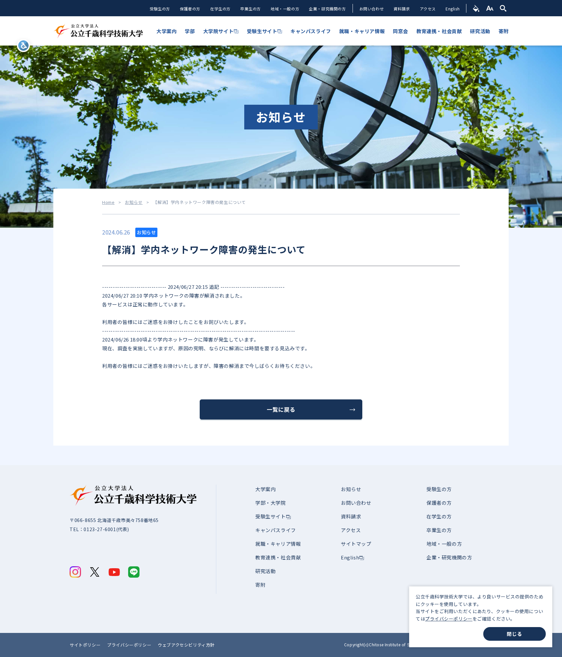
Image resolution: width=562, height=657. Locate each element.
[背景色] (476, 8)
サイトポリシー (85, 645)
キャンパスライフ (275, 530)
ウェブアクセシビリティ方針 (186, 645)
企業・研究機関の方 (327, 8)
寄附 (260, 584)
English (453, 8)
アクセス (428, 8)
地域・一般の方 (285, 8)
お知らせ (133, 202)
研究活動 (265, 571)
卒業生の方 (250, 8)
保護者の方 (190, 8)
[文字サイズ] (490, 8)
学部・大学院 (270, 502)
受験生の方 (160, 8)
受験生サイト (270, 516)
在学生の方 (220, 8)
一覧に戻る (281, 409)
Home (108, 202)
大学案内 (265, 489)
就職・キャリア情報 (278, 543)
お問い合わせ (371, 8)
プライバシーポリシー (449, 618)
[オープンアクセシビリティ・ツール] (23, 45)
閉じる (514, 633)
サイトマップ (356, 543)
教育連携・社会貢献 (278, 557)
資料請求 (402, 8)
